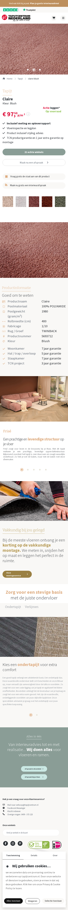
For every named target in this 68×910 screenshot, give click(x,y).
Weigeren (32, 901)
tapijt (20, 78)
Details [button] (34, 855)
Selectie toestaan (53, 900)
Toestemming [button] (13, 855)
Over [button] (55, 855)
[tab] (28, 70)
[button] (34, 3)
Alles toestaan (13, 900)
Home (9, 78)
